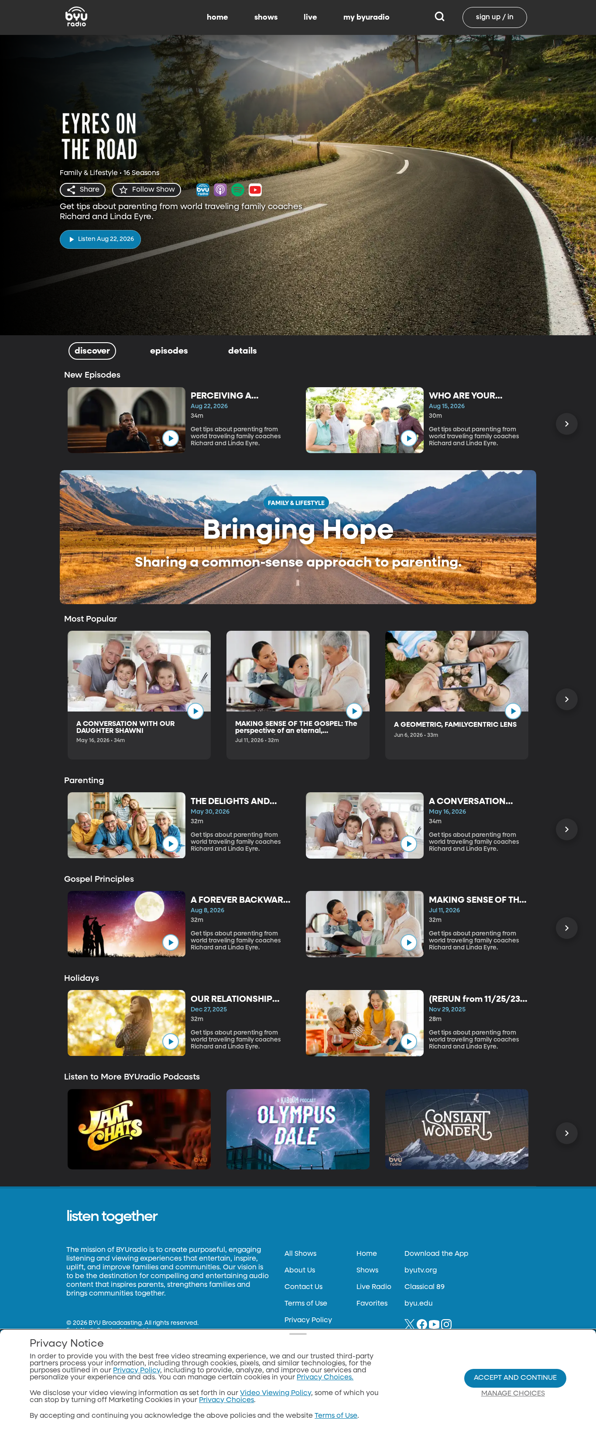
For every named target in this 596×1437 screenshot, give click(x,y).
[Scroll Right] (567, 424)
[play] (170, 438)
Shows (367, 1270)
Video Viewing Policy (275, 1393)
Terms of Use (305, 1303)
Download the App (436, 1254)
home (217, 17)
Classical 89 (424, 1287)
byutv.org (420, 1270)
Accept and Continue (515, 1378)
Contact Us (303, 1287)
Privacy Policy (308, 1320)
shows (265, 17)
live (310, 17)
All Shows (300, 1254)
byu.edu (418, 1303)
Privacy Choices (226, 1400)
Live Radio (373, 1287)
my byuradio (366, 17)
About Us (299, 1270)
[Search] (439, 17)
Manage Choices (513, 1393)
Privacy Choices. (325, 1377)
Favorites (371, 1303)
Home (366, 1254)
